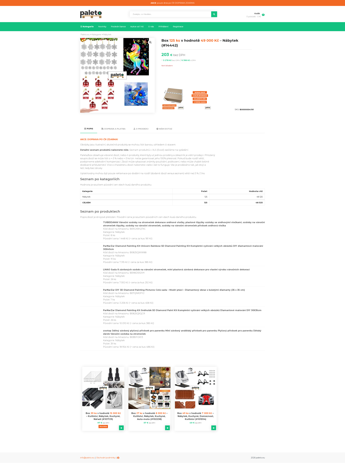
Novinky (102, 26)
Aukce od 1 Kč (137, 26)
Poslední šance (118, 26)
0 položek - (253, 16)
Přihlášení (163, 26)
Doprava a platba (114, 129)
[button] (150, 42)
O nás (151, 26)
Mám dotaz (165, 129)
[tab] (88, 129)
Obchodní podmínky (105, 457)
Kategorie (88, 26)
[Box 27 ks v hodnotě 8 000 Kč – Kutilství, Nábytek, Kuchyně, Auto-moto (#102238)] (149, 388)
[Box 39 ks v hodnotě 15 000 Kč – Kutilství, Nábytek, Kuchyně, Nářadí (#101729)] (103, 388)
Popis (90, 128)
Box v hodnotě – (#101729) (103, 416)
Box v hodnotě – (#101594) (195, 416)
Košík (257, 13)
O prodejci (142, 129)
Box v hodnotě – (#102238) (149, 416)
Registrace (178, 26)
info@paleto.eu (87, 457)
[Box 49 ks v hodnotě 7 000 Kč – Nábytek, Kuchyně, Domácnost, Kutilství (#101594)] (196, 388)
